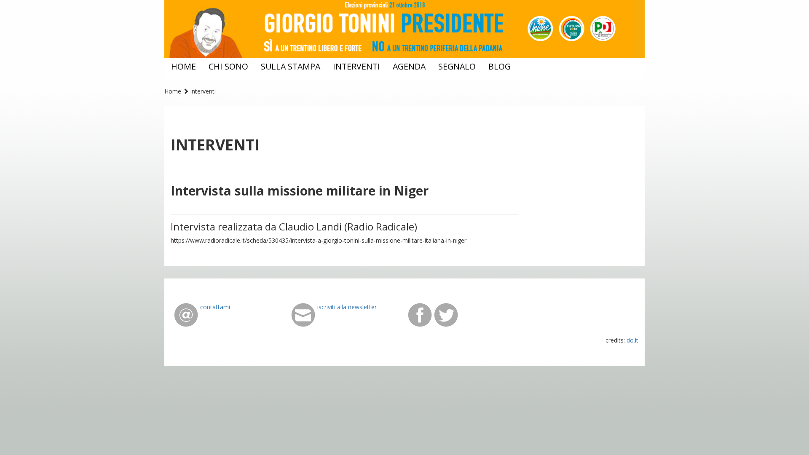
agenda (409, 66)
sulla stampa (290, 66)
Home (172, 91)
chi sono (228, 66)
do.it (632, 340)
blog (499, 66)
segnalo (457, 66)
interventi (356, 66)
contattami (215, 307)
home (183, 66)
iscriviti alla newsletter (347, 307)
